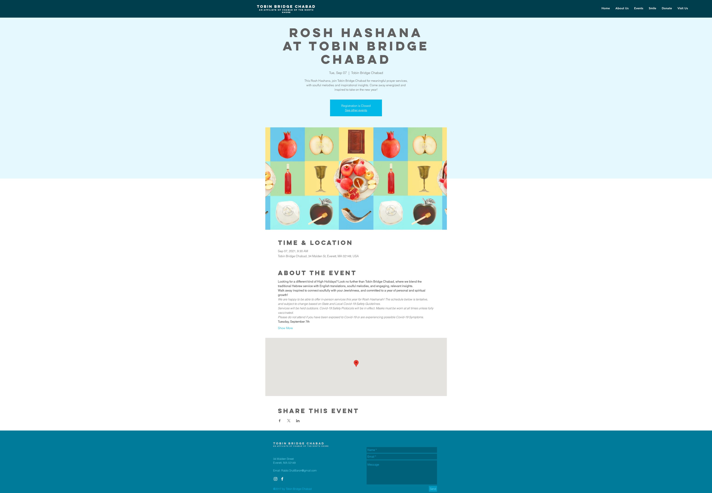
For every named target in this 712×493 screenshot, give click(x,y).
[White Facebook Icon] (282, 478)
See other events (356, 110)
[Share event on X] (289, 420)
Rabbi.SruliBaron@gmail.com (299, 470)
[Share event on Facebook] (279, 420)
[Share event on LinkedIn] (298, 420)
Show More (285, 328)
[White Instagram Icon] (275, 478)
